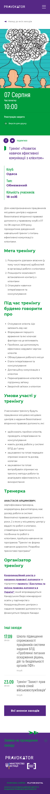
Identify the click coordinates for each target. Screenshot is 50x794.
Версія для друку (18, 123)
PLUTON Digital (35, 783)
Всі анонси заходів (25, 710)
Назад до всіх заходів (20, 21)
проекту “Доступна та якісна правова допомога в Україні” (24, 587)
